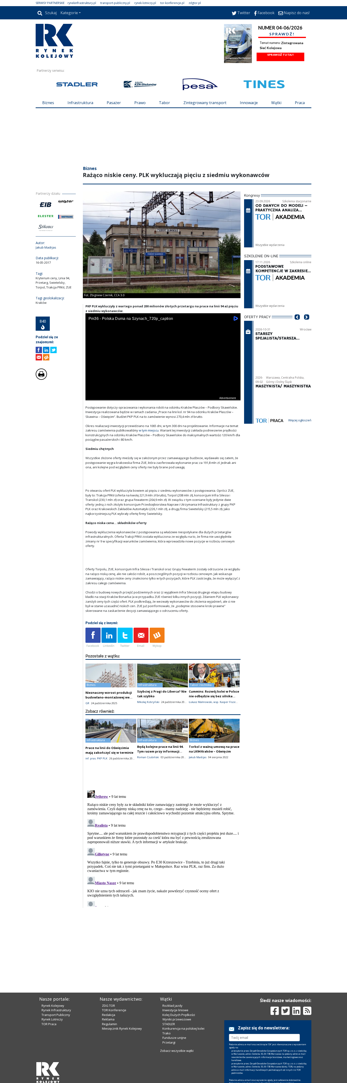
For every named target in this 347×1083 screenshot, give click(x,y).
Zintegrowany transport (204, 102)
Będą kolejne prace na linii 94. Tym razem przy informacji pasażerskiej (160, 751)
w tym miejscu (149, 430)
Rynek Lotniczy (52, 1019)
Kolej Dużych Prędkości (178, 1015)
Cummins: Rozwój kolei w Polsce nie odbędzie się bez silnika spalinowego (214, 696)
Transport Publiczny (56, 1015)
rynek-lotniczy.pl (145, 3)
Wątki (276, 102)
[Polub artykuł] (39, 350)
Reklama (108, 1019)
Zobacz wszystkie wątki (177, 1051)
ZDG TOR (108, 1005)
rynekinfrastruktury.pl (82, 3)
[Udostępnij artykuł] (46, 350)
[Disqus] (163, 847)
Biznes (48, 102)
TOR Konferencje (114, 1010)
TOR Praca (49, 1024)
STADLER (168, 1024)
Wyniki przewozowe (176, 1019)
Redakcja (108, 1015)
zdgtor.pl (195, 3)
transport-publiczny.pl (115, 3)
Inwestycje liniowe (175, 1010)
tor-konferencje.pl (172, 3)
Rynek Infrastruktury (56, 1010)
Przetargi (168, 1042)
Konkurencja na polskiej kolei (183, 1028)
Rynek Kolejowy (53, 1005)
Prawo (140, 102)
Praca (300, 102)
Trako (166, 1033)
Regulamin (109, 1024)
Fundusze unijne (174, 1038)
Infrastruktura (80, 102)
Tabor (164, 102)
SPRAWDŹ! (282, 34)
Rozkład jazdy (172, 1005)
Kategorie (69, 12)
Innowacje (249, 102)
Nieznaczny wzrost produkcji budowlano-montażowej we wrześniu (108, 697)
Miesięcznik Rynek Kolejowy (122, 1028)
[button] (297, 324)
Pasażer (114, 102)
